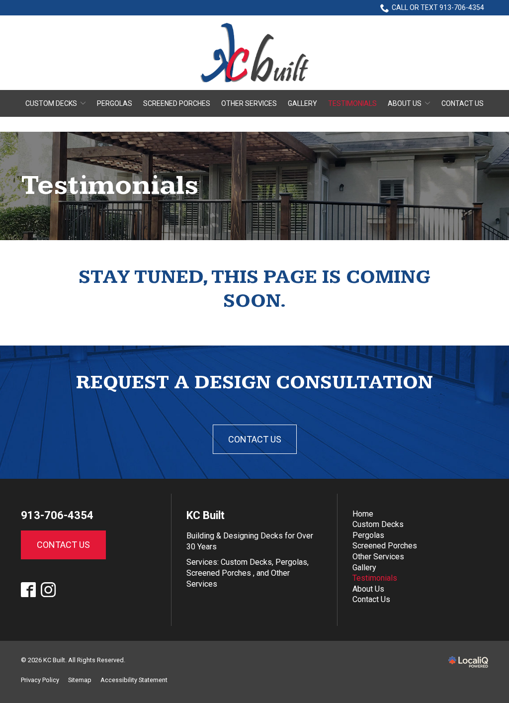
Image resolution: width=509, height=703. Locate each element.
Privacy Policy (40, 680)
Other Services (249, 103)
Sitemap (79, 680)
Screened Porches (176, 103)
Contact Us (462, 103)
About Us (405, 103)
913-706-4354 (57, 515)
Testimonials (352, 103)
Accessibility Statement (134, 680)
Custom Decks (51, 103)
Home (362, 514)
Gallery (302, 103)
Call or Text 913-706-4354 (438, 7)
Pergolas (114, 103)
